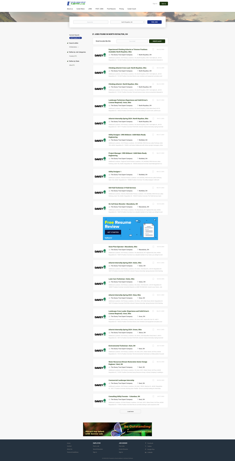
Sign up (164, 3)
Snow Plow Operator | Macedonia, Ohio (123, 247)
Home (68, 443)
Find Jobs (154, 22)
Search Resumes (98, 449)
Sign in (155, 3)
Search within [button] (73, 43)
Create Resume (123, 449)
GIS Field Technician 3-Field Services (122, 188)
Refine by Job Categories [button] (77, 52)
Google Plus (150, 449)
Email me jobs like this (103, 41)
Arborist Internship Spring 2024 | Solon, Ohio (125, 263)
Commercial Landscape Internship (121, 380)
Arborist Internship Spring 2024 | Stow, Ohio (125, 295)
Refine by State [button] (74, 61)
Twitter (149, 446)
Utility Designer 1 (115, 172)
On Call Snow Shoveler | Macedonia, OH (123, 204)
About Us (69, 449)
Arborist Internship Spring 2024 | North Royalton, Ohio (128, 119)
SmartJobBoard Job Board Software (124, 458)
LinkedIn (149, 452)
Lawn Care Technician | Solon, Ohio (121, 279)
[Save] (153, 49)
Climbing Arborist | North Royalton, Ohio (123, 84)
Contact (69, 446)
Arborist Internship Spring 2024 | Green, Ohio (125, 330)
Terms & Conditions (72, 452)
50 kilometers (73, 47)
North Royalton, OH (75, 38)
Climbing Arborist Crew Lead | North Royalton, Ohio (127, 68)
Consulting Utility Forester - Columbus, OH (124, 396)
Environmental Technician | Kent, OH (122, 346)
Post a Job (96, 446)
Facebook (150, 443)
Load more (130, 411)
